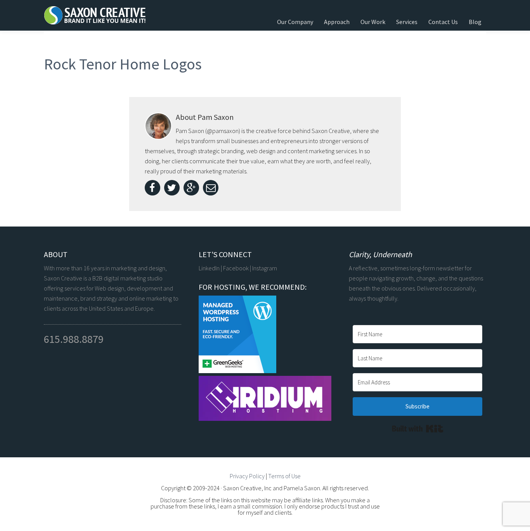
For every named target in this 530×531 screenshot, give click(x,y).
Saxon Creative (102, 15)
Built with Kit (417, 429)
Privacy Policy (247, 476)
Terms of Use (284, 476)
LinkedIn (209, 268)
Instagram (264, 268)
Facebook (236, 268)
